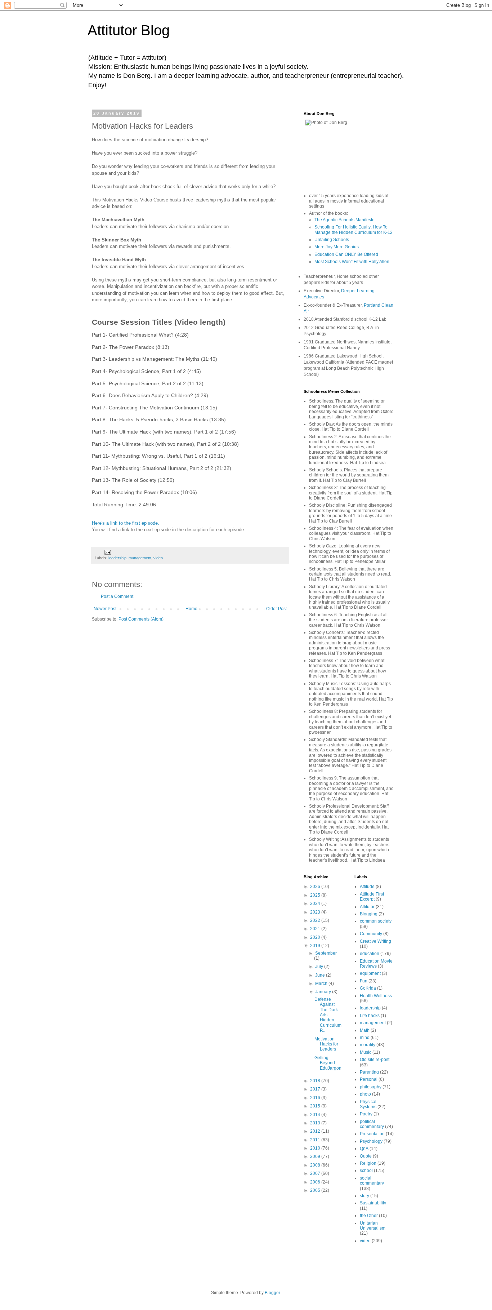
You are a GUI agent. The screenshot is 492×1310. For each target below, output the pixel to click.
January (323, 991)
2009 (315, 1156)
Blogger (272, 1292)
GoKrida (368, 988)
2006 (315, 1182)
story (364, 1195)
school (366, 1170)
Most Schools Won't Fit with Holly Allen (351, 261)
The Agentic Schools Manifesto (344, 219)
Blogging (368, 913)
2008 (315, 1165)
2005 (315, 1190)
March (321, 983)
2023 (315, 912)
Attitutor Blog (129, 30)
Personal (368, 1079)
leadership (117, 558)
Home (191, 608)
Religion (368, 1163)
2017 (315, 1089)
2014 (315, 1114)
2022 (315, 920)
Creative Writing (375, 941)
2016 (315, 1097)
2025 (315, 895)
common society (376, 921)
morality (367, 1044)
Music (365, 1052)
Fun (363, 980)
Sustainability (373, 1202)
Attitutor (367, 906)
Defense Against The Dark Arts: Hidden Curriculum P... (327, 1015)
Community (371, 933)
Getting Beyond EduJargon (327, 1063)
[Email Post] (107, 552)
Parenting (369, 1072)
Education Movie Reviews (376, 964)
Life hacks (370, 1015)
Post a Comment (117, 596)
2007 (315, 1173)
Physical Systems (368, 1104)
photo (365, 1094)
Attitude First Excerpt (372, 897)
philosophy (370, 1086)
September (326, 953)
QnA (364, 1148)
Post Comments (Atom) (141, 619)
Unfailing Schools (331, 239)
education (369, 953)
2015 (315, 1106)
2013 (315, 1122)
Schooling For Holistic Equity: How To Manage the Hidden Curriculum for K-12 (353, 230)
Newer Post (105, 608)
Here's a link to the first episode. (125, 523)
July (319, 966)
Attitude (367, 886)
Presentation (372, 1133)
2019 (315, 945)
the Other (369, 1215)
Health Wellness (376, 995)
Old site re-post (374, 1059)
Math (365, 1030)
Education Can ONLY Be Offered (346, 254)
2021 (315, 928)
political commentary (372, 1124)
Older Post (276, 608)
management (140, 558)
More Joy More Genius (336, 246)
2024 (315, 903)
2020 (315, 937)
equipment (370, 973)
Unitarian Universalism (372, 1226)
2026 (315, 886)
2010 (315, 1148)
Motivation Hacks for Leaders (326, 1044)
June (320, 975)
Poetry (366, 1113)
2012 (315, 1131)
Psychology (371, 1141)
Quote (366, 1156)
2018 (315, 1080)
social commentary (372, 1181)
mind (365, 1037)
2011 (315, 1139)
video (158, 558)
